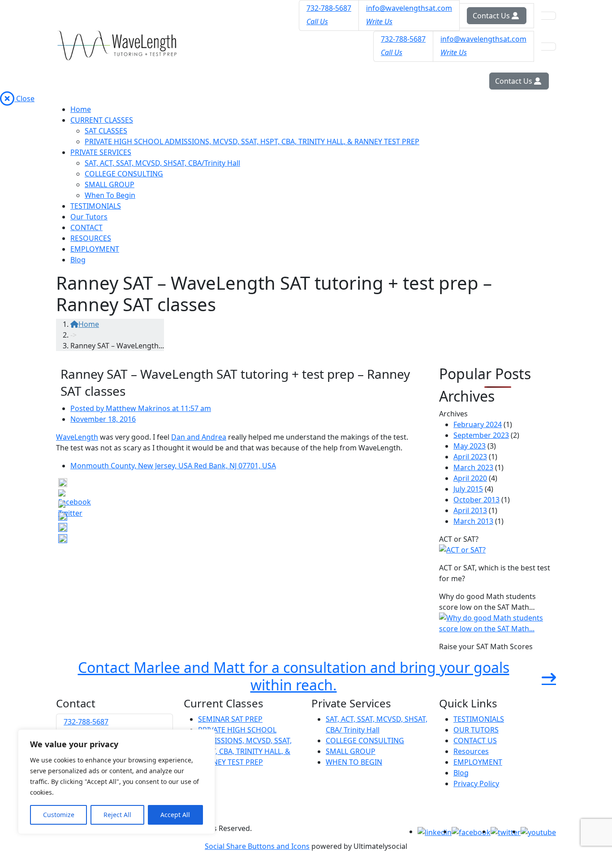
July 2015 (468, 489)
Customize (58, 814)
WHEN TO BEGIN (354, 762)
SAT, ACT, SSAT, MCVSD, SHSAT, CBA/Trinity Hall (162, 163)
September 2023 (481, 435)
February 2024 (477, 424)
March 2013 (473, 521)
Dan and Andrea (198, 437)
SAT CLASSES (106, 131)
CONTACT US (475, 740)
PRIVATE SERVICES (100, 152)
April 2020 (470, 478)
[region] (116, 781)
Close (24, 98)
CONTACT (86, 227)
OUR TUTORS (476, 730)
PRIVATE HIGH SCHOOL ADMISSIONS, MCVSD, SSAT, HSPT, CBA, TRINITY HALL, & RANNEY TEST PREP (252, 141)
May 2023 (469, 446)
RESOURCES (90, 238)
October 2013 (476, 500)
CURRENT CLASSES (101, 120)
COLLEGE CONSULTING (124, 174)
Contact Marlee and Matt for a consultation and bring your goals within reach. (293, 676)
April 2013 (470, 510)
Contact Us (492, 16)
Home (80, 109)
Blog (78, 260)
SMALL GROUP (109, 184)
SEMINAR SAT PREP (230, 719)
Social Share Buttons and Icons (257, 846)
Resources (471, 751)
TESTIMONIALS (95, 206)
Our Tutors (89, 217)
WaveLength (77, 437)
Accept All (175, 814)
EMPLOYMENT (94, 249)
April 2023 (470, 457)
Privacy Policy (476, 783)
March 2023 (473, 467)
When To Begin (110, 195)
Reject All (117, 814)
